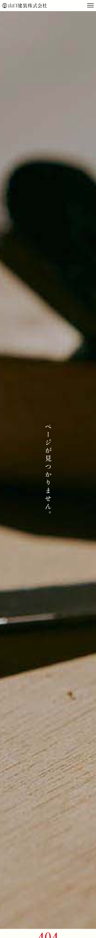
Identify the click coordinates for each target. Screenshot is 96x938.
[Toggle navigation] (90, 5)
